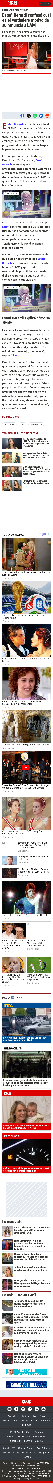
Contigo (39, 1432)
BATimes (26, 1424)
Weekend (19, 1420)
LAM (22, 424)
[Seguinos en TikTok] (30, 1409)
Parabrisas (31, 1420)
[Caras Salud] (26, 1374)
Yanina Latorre (36, 424)
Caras (29, 1432)
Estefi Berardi (9, 424)
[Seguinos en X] (23, 1409)
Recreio (28, 1440)
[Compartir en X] (29, 116)
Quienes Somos (26, 1448)
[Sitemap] (43, 1409)
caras (26, 1094)
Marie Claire (39, 1416)
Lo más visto (12, 1221)
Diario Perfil (13, 1416)
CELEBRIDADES (8, 10)
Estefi (5, 227)
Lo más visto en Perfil (19, 1295)
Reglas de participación (38, 1452)
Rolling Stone (39, 1436)
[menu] (4, 3)
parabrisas (26, 1137)
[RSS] (37, 1409)
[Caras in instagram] (9, 1409)
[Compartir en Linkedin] (41, 116)
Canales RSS (9, 1448)
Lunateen (45, 1420)
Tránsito (26, 1456)
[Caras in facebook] (16, 1409)
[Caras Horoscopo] (26, 1387)
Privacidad (8, 1452)
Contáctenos (43, 1448)
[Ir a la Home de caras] (12, 4)
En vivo (46, 3)
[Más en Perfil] (18, 998)
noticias (26, 1006)
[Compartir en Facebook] (22, 116)
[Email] (47, 116)
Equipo (20, 1452)
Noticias (26, 1416)
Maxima (39, 1440)
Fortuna (7, 1420)
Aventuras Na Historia (18, 1436)
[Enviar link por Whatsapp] (35, 116)
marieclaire (26, 1049)
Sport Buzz (15, 1440)
